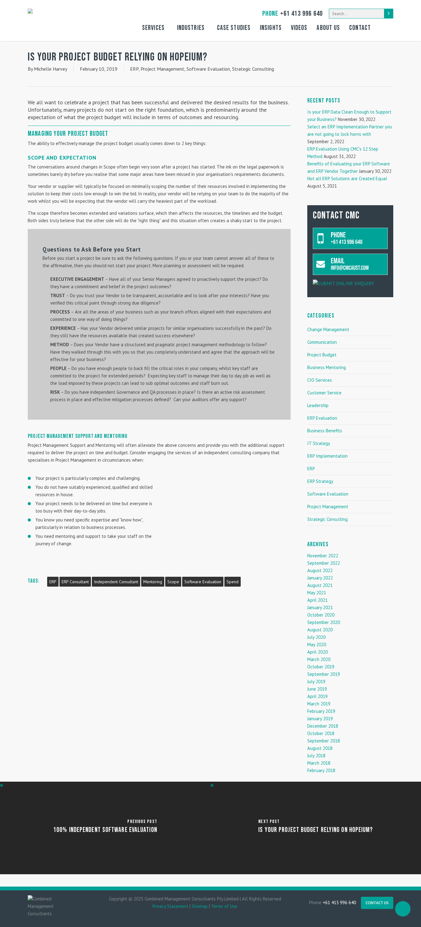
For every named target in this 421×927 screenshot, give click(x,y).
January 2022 (320, 578)
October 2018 (320, 733)
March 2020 (318, 659)
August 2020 (320, 630)
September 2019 (323, 674)
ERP (134, 69)
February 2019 (321, 711)
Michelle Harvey (50, 69)
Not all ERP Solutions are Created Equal (347, 178)
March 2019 (318, 704)
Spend (233, 581)
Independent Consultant (116, 581)
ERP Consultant (75, 581)
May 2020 (316, 644)
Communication (322, 342)
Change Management (328, 329)
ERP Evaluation (322, 418)
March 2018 (318, 763)
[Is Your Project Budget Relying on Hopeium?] (316, 828)
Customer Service (324, 393)
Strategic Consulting (253, 69)
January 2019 (320, 718)
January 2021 (320, 607)
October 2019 (320, 667)
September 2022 (323, 563)
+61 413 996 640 (292, 13)
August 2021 (320, 585)
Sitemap (200, 906)
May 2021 (316, 593)
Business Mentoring (326, 367)
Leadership (318, 405)
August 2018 (320, 748)
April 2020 (317, 652)
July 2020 (316, 637)
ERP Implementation (327, 456)
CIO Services (319, 380)
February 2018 (321, 770)
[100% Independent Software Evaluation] (105, 828)
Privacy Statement (170, 906)
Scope (173, 581)
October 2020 (320, 615)
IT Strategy (318, 443)
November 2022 (322, 556)
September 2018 (323, 741)
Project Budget (322, 355)
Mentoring (152, 581)
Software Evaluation (208, 69)
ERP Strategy (320, 481)
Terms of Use (224, 906)
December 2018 (322, 726)
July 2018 (316, 756)
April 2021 (317, 600)
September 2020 (323, 622)
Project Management (162, 69)
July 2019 (316, 681)
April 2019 (317, 696)
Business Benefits (324, 431)
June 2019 (317, 689)
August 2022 (320, 570)
